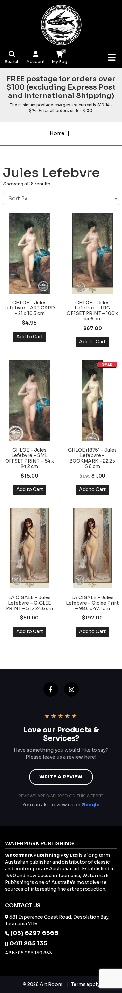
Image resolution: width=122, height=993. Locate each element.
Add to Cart (29, 337)
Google (90, 805)
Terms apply (85, 984)
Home (57, 133)
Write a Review (61, 777)
